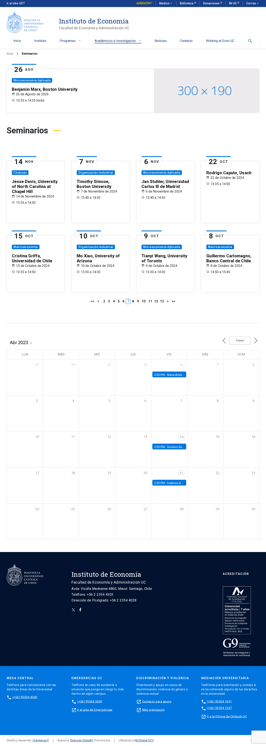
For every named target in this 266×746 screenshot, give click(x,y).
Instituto (40, 41)
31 (181, 365)
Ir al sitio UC (15, 3)
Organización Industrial (95, 172)
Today (240, 340)
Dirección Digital (80, 740)
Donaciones (211, 3)
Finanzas (20, 172)
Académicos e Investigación (118, 41)
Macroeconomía (26, 247)
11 (150, 301)
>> (173, 301)
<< (92, 301)
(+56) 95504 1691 (219, 701)
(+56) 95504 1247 (219, 708)
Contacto (186, 41)
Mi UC (233, 3)
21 (181, 473)
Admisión (143, 3)
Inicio (17, 41)
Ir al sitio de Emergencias (94, 709)
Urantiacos (40, 740)
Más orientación (153, 709)
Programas (70, 41)
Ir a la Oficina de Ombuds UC (227, 716)
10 (143, 301)
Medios (166, 3)
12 (156, 301)
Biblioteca (187, 3)
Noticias (161, 41)
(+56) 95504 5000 (89, 701)
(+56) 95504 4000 (24, 697)
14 (181, 437)
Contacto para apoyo (157, 701)
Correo (252, 3)
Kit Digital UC (143, 740)
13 (162, 301)
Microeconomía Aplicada (32, 80)
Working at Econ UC (220, 41)
